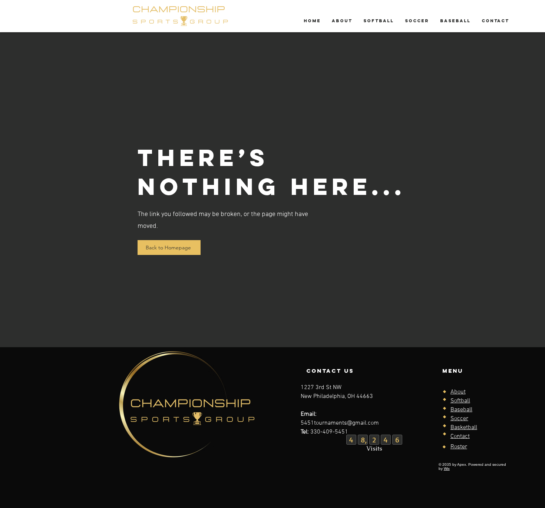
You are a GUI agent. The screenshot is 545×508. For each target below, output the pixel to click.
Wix (447, 469)
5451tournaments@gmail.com (340, 423)
